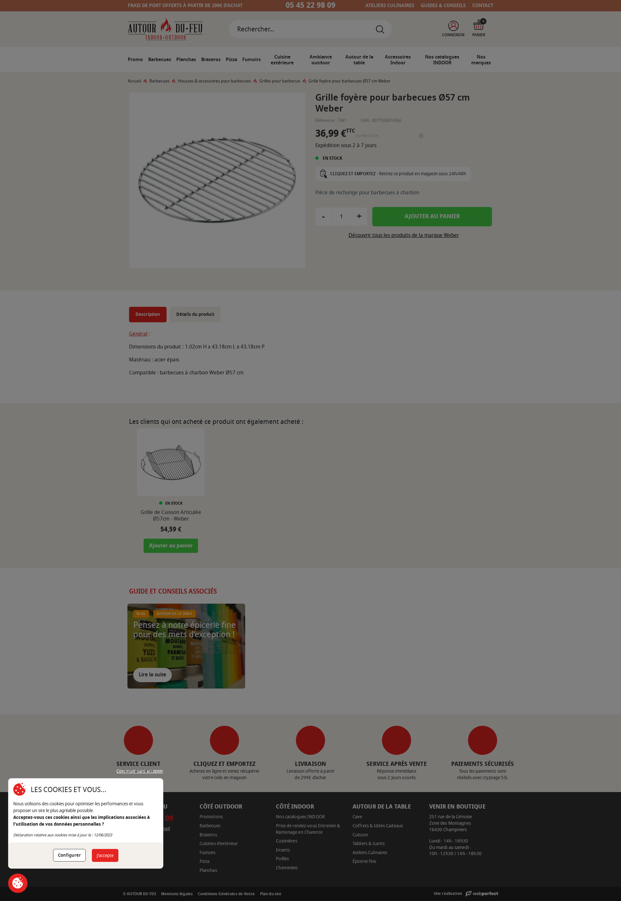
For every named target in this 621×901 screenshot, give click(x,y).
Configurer (69, 855)
